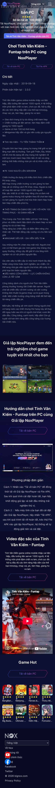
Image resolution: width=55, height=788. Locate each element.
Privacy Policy (13, 780)
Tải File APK (41, 66)
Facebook (10, 766)
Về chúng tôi (12, 752)
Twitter (9, 771)
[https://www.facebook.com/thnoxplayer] (8, 762)
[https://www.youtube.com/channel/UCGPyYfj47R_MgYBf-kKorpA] (8, 755)
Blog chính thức (13, 757)
